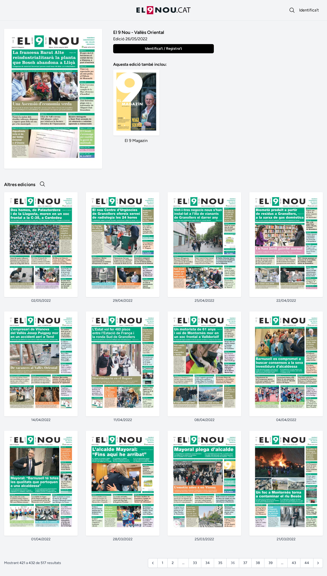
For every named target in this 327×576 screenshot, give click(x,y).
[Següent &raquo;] (318, 563)
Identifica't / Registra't (163, 48)
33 (195, 563)
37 (245, 563)
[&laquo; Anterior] (153, 563)
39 (270, 563)
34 (207, 563)
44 (307, 563)
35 (220, 563)
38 (258, 563)
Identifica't (309, 10)
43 (294, 563)
